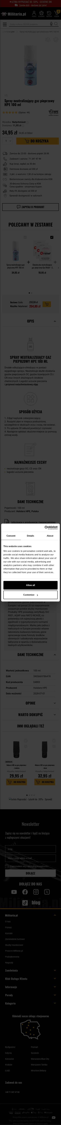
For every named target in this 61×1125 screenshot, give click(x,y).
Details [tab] (30, 535)
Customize (28, 594)
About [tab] (50, 535)
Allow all (30, 585)
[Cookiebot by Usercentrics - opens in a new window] (45, 528)
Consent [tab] (11, 535)
